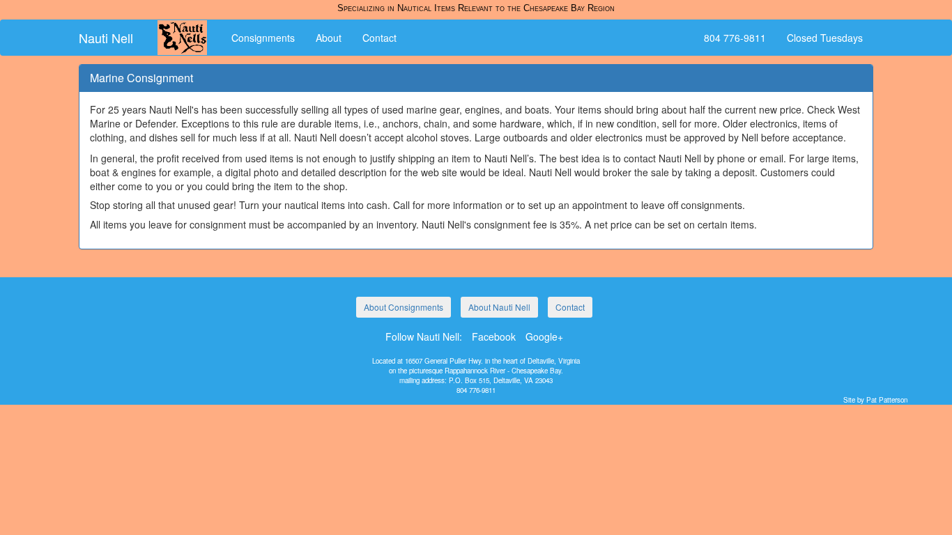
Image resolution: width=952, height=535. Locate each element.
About (328, 38)
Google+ (544, 336)
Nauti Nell (106, 38)
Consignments (263, 38)
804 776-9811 (735, 38)
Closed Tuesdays (825, 38)
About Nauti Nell (499, 307)
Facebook (494, 336)
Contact (379, 38)
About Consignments (403, 307)
